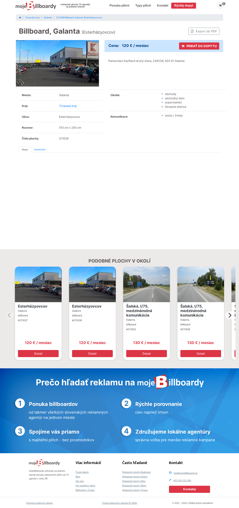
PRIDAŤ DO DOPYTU (201, 46)
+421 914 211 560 (182, 480)
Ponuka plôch (119, 5)
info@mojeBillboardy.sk (186, 473)
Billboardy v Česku (85, 490)
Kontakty (189, 489)
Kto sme (80, 481)
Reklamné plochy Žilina (134, 485)
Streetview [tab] (40, 149)
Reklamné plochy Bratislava (136, 472)
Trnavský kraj (68, 106)
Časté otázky (82, 472)
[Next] (229, 315)
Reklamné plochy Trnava (135, 490)
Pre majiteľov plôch (85, 485)
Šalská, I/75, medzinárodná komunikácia (139, 310)
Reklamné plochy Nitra (133, 481)
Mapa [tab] (25, 149)
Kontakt (162, 5)
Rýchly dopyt (183, 5)
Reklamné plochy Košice (135, 476)
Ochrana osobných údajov (39, 503)
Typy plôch (143, 5)
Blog (78, 476)
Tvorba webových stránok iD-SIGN (119, 503)
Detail (38, 353)
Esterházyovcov (32, 306)
